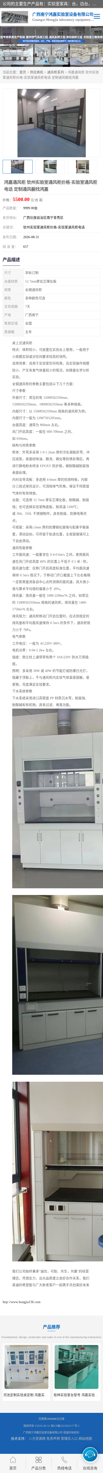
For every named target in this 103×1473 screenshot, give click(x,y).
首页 (22, 72)
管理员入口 (69, 1438)
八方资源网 (37, 1438)
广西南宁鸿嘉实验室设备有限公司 (43, 1432)
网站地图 (85, 1438)
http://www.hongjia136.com (21, 1302)
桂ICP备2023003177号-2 (65, 1425)
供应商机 (36, 72)
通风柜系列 (55, 72)
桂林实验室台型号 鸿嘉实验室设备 (29, 1395)
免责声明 (53, 1438)
